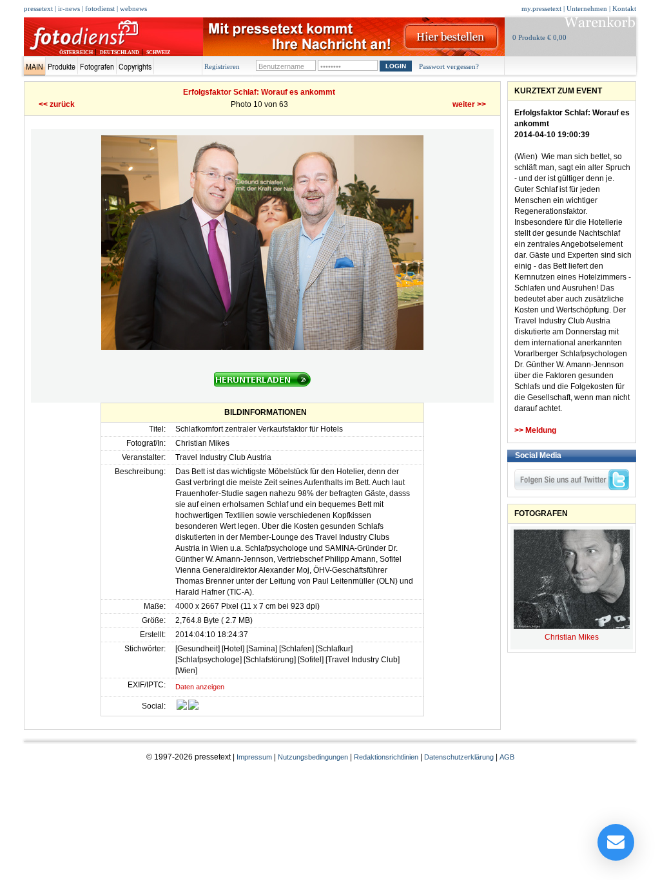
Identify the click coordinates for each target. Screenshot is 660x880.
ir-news (69, 8)
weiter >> (469, 104)
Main (34, 66)
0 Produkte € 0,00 (539, 37)
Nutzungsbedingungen (313, 757)
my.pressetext (541, 8)
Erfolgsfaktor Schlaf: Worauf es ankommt (259, 92)
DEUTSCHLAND (119, 52)
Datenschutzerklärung (459, 757)
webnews (133, 8)
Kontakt (624, 8)
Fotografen (97, 66)
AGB (507, 757)
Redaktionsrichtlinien (386, 757)
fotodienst (100, 8)
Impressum (254, 757)
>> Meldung (535, 430)
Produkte (61, 66)
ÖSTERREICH (76, 52)
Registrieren (222, 66)
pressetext (38, 8)
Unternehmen (587, 8)
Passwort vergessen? (449, 66)
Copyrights (135, 66)
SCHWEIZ (158, 52)
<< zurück (57, 104)
